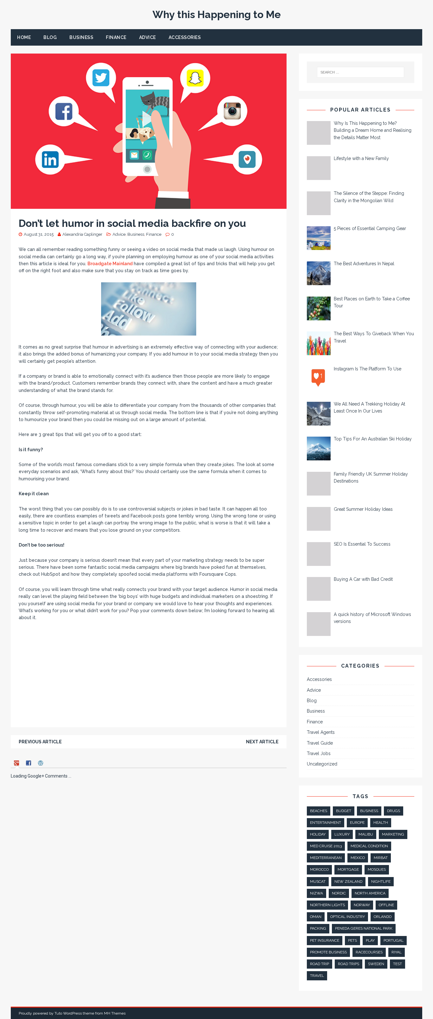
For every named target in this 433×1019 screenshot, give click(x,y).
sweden (376, 964)
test (397, 964)
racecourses (369, 952)
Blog (50, 37)
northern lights (327, 905)
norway (362, 905)
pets (352, 940)
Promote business (328, 952)
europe (357, 822)
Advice (147, 37)
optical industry (347, 916)
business (369, 811)
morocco (319, 869)
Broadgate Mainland (109, 263)
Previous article (40, 741)
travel (317, 975)
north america (370, 893)
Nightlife (381, 881)
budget (343, 811)
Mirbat (381, 858)
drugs (393, 811)
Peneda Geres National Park (363, 928)
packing (318, 928)
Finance (116, 37)
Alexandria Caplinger (82, 234)
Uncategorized (322, 763)
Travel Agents (321, 732)
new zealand (348, 881)
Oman (315, 916)
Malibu (366, 834)
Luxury (342, 834)
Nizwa (316, 893)
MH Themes (115, 1013)
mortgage (348, 869)
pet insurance (324, 940)
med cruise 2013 (326, 846)
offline (386, 905)
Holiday (318, 834)
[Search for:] (360, 72)
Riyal (396, 952)
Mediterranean (326, 858)
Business (81, 37)
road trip (319, 964)
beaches (318, 811)
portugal (394, 940)
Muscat (318, 881)
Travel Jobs (319, 753)
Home (24, 37)
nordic (339, 893)
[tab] (17, 763)
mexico (358, 858)
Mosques (377, 869)
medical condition (369, 846)
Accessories (185, 37)
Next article (262, 741)
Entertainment (325, 822)
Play (370, 940)
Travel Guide (320, 743)
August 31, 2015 (39, 234)
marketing (393, 834)
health (380, 822)
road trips (348, 964)
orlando (382, 916)
